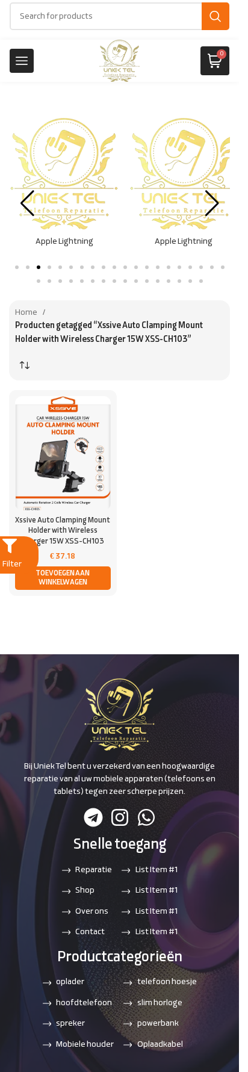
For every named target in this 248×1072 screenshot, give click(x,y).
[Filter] (9, 546)
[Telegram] (93, 817)
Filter (12, 564)
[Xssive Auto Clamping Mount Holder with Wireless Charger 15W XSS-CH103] (63, 451)
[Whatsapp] (146, 817)
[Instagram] (119, 817)
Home (26, 311)
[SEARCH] (215, 16)
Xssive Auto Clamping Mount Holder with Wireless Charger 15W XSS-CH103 (62, 529)
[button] (17, 265)
